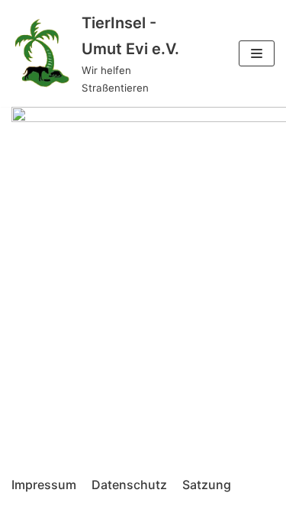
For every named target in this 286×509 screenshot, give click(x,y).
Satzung (206, 484)
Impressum (43, 484)
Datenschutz (129, 484)
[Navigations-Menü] (257, 53)
